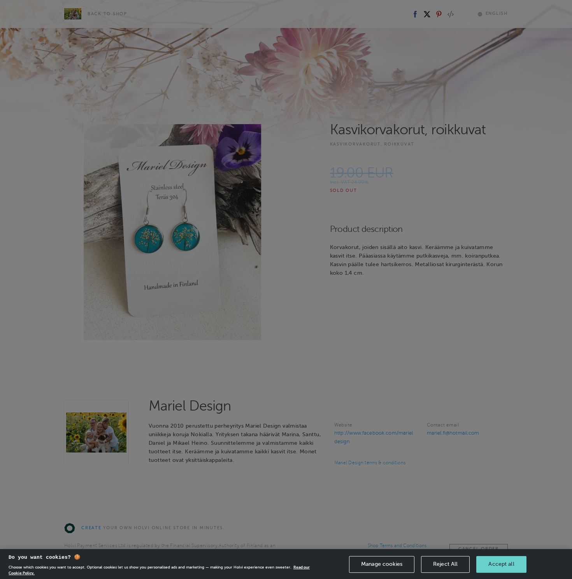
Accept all (501, 564)
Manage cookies (381, 564)
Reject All (445, 564)
